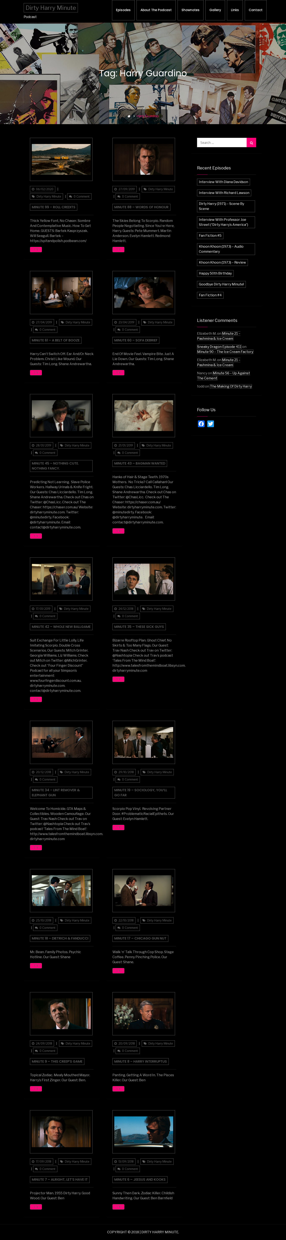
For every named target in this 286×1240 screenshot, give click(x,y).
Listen (36, 249)
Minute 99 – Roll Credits (53, 207)
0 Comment (82, 196)
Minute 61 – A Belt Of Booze (56, 340)
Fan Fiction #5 (210, 236)
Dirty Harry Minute (51, 7)
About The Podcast (156, 10)
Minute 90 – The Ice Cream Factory (225, 352)
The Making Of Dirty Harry (231, 386)
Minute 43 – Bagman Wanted (139, 463)
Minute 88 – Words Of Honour (141, 207)
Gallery (215, 10)
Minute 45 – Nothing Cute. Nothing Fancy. (55, 466)
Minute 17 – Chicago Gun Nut (140, 938)
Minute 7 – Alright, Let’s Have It (60, 1179)
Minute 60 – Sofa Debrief (135, 340)
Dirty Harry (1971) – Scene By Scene (221, 206)
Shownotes (191, 10)
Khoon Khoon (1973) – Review (222, 262)
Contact (256, 10)
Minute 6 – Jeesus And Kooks (140, 1179)
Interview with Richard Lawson (224, 193)
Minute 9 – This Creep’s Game (57, 1061)
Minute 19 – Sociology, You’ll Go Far (140, 793)
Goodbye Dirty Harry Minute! (221, 284)
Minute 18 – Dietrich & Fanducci (60, 938)
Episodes (123, 10)
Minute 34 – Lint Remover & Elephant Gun (56, 793)
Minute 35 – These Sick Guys (139, 626)
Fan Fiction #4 (210, 295)
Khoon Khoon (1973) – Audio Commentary (221, 249)
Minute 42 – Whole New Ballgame (61, 626)
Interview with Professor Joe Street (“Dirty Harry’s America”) (223, 222)
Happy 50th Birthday (215, 273)
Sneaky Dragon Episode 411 (219, 347)
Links (235, 10)
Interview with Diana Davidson (223, 182)
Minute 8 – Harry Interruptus (140, 1061)
